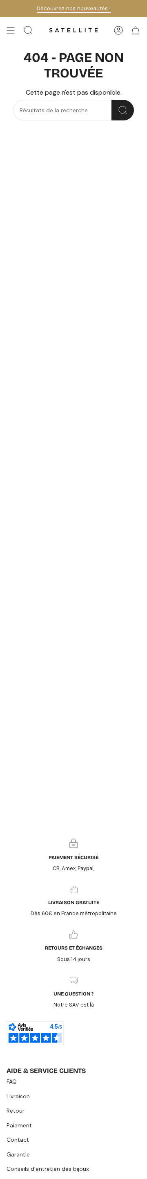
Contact (18, 1139)
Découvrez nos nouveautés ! (74, 8)
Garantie (18, 1154)
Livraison (18, 1096)
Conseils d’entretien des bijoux (48, 1168)
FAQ (12, 1081)
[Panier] (135, 30)
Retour (15, 1110)
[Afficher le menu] (10, 30)
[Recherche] (122, 110)
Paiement (19, 1125)
